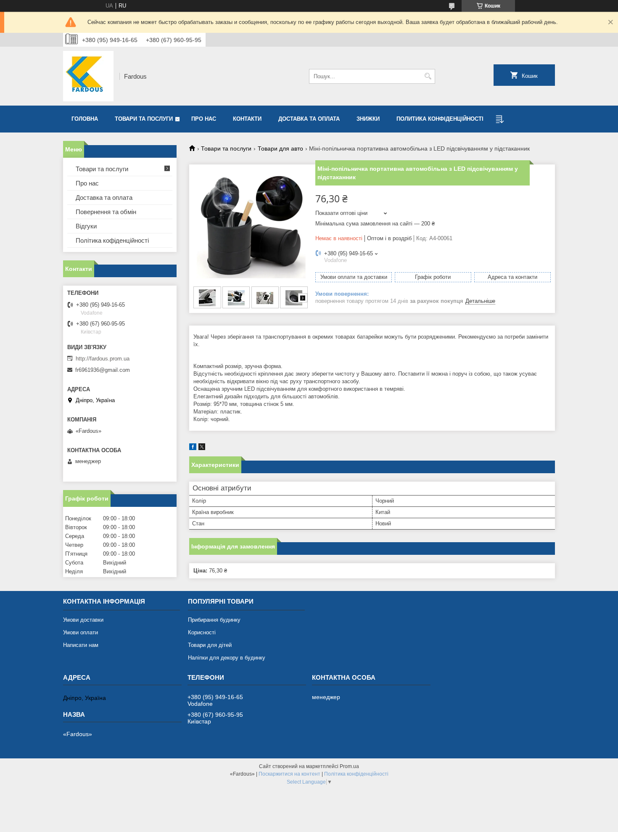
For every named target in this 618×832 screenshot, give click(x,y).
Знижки (368, 119)
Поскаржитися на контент (289, 774)
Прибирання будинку (214, 620)
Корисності (202, 632)
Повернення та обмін (106, 211)
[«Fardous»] (88, 76)
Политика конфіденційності (439, 119)
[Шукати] (427, 76)
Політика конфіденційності (356, 774)
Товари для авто (280, 148)
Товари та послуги (144, 119)
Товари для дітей (210, 645)
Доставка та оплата (309, 119)
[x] (201, 448)
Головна (84, 119)
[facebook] (192, 448)
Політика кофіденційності (112, 240)
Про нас (203, 119)
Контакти (247, 119)
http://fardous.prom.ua (102, 358)
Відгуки (86, 226)
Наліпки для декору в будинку (226, 657)
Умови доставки (83, 620)
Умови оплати (80, 632)
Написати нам (80, 645)
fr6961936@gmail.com (102, 370)
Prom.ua (349, 766)
